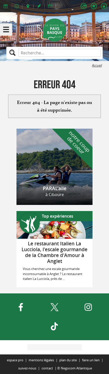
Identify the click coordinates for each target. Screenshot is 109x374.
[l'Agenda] (5, 6)
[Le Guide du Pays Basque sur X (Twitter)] (54, 307)
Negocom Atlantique (76, 368)
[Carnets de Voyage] (94, 6)
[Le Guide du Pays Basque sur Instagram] (88, 307)
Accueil (97, 65)
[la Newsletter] (50, 6)
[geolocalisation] (27, 6)
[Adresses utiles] (16, 6)
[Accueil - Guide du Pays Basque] (54, 30)
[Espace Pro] (84, 6)
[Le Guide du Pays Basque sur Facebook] (20, 307)
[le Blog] (39, 6)
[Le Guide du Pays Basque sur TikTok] (54, 326)
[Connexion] (104, 6)
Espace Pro (15, 360)
